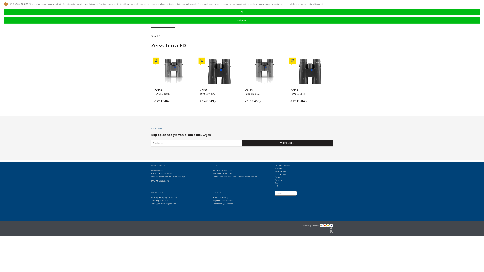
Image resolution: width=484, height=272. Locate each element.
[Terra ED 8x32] (264, 71)
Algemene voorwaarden (223, 200)
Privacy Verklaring (220, 197)
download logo (179, 176)
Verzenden (287, 142)
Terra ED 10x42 (207, 93)
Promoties (278, 180)
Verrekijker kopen (281, 174)
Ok (242, 12)
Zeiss (158, 90)
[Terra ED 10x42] (219, 71)
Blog (276, 183)
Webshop (278, 177)
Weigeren (242, 20)
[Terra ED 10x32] (174, 71)
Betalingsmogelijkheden (223, 203)
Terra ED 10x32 (162, 93)
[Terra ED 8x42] (310, 71)
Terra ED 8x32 (252, 93)
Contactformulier (220, 176)
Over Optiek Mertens (282, 165)
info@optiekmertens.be (247, 176)
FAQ (276, 186)
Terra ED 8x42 (298, 93)
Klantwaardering (281, 171)
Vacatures (278, 168)
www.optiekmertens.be (161, 176)
